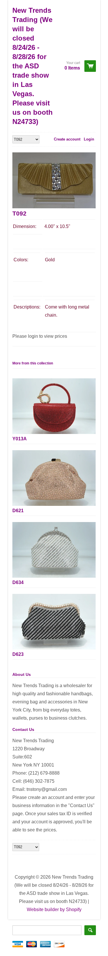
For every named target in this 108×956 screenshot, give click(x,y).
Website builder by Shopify (54, 909)
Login (89, 139)
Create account (67, 139)
